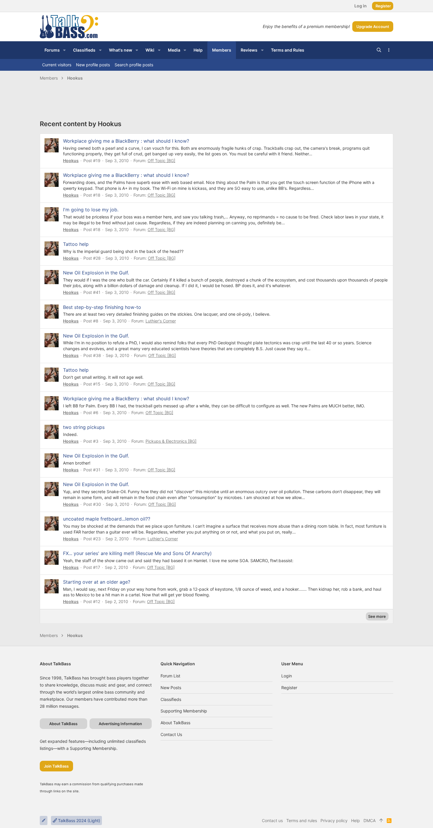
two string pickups (84, 427)
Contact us (171, 734)
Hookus (71, 160)
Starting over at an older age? (96, 582)
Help (355, 820)
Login (286, 675)
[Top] (381, 820)
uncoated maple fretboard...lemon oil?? (106, 519)
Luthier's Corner (161, 320)
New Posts (171, 687)
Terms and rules (301, 820)
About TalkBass (175, 722)
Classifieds (171, 699)
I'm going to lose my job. (90, 210)
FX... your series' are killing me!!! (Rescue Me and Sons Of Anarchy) (137, 553)
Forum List (170, 675)
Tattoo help (76, 244)
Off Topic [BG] (161, 160)
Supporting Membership (184, 710)
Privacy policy (334, 820)
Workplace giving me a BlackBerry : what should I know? (126, 141)
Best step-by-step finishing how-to (102, 307)
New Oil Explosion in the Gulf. (96, 273)
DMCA (369, 820)
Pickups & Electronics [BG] (171, 441)
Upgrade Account (372, 26)
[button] (64, 50)
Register (289, 687)
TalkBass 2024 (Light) (78, 820)
